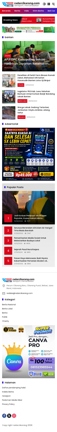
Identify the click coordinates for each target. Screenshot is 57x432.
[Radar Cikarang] (21, 4)
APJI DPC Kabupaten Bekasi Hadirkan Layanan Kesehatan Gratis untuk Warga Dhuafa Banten (26, 62)
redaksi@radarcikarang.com (20, 293)
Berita (4, 312)
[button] (44, 4)
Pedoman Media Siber (12, 400)
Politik (4, 317)
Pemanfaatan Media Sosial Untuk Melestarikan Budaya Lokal (30, 239)
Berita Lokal (22, 101)
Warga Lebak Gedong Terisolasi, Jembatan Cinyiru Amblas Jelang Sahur (33, 110)
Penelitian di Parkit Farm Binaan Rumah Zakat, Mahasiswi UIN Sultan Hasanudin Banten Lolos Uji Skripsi (36, 78)
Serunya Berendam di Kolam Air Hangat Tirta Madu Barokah (33, 229)
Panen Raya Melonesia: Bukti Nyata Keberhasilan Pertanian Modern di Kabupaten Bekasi (31, 259)
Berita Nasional (9, 304)
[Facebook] (4, 416)
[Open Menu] (48, 4)
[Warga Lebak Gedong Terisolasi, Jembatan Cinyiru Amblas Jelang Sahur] (8, 113)
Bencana (21, 117)
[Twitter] (9, 416)
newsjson (6, 396)
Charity (7, 56)
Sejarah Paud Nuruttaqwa (26, 249)
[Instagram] (14, 416)
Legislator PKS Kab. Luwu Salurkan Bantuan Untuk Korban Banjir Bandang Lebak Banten (36, 94)
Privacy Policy (8, 404)
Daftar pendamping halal (13, 387)
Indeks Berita (8, 391)
